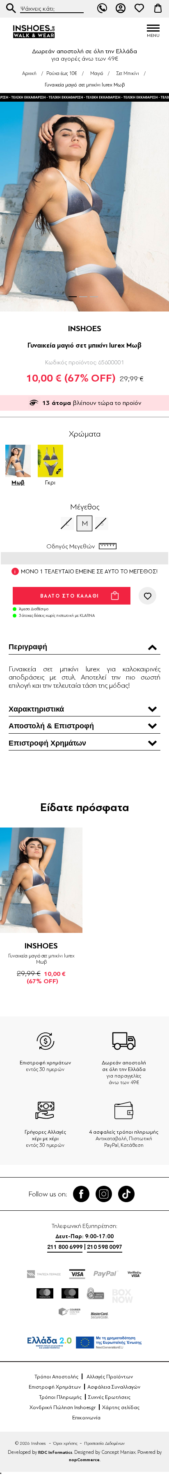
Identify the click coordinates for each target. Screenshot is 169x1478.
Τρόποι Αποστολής (56, 1377)
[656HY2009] (41, 880)
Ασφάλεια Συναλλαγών (113, 1387)
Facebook (81, 1194)
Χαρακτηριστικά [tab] (36, 709)
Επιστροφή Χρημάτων (55, 1387)
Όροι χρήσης (65, 1443)
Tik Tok (126, 1194)
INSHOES (84, 328)
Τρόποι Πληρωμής (60, 1397)
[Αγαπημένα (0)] (139, 8)
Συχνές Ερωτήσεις (109, 1397)
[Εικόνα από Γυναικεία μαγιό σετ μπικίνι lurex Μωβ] (84, 203)
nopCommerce (84, 1459)
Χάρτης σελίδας (120, 1407)
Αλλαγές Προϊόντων (110, 1377)
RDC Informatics (55, 1452)
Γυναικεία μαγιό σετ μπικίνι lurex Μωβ (41, 958)
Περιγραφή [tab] (28, 647)
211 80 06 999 (102, 8)
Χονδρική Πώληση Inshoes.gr (63, 1407)
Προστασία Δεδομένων (104, 1443)
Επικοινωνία (86, 1418)
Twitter (104, 1194)
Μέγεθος (84, 507)
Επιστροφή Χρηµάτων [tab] (47, 743)
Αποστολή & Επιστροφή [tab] (51, 726)
